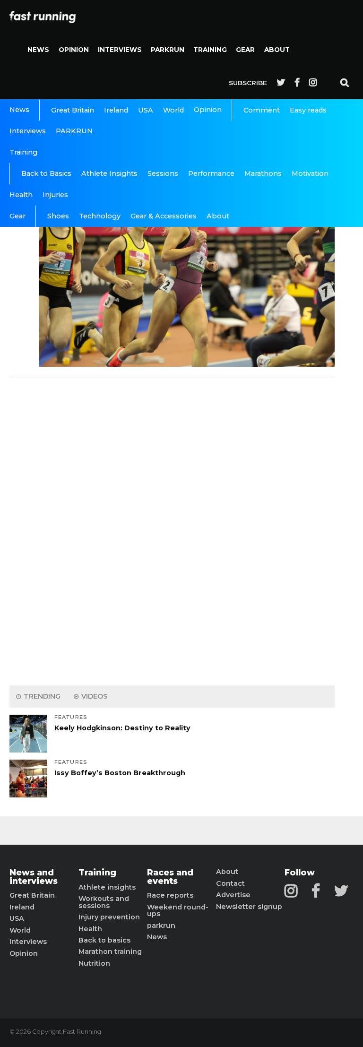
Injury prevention (109, 917)
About (277, 49)
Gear (245, 49)
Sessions (162, 173)
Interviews (120, 49)
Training (210, 49)
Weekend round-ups (177, 910)
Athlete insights (107, 887)
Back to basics (104, 940)
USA (145, 110)
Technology (100, 216)
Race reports (170, 895)
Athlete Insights (109, 173)
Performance (211, 173)
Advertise (233, 894)
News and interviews (33, 876)
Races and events (170, 876)
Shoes (58, 216)
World (173, 110)
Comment (261, 110)
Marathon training (110, 951)
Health (21, 194)
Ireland (116, 110)
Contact (230, 883)
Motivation (310, 173)
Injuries (55, 194)
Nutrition (94, 963)
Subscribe (248, 83)
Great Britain (72, 110)
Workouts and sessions (103, 902)
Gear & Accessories (163, 216)
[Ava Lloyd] (187, 364)
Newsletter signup (249, 906)
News (38, 49)
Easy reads (308, 110)
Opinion (74, 49)
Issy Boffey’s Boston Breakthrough (119, 773)
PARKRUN (167, 49)
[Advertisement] (172, 529)
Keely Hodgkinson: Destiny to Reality (122, 728)
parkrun (161, 925)
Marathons (263, 173)
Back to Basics (46, 173)
